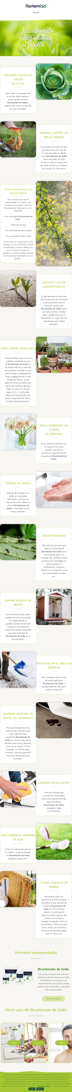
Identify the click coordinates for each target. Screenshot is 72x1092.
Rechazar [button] (40, 1089)
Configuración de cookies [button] (61, 1086)
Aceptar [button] (32, 1089)
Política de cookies (43, 1086)
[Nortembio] (36, 6)
